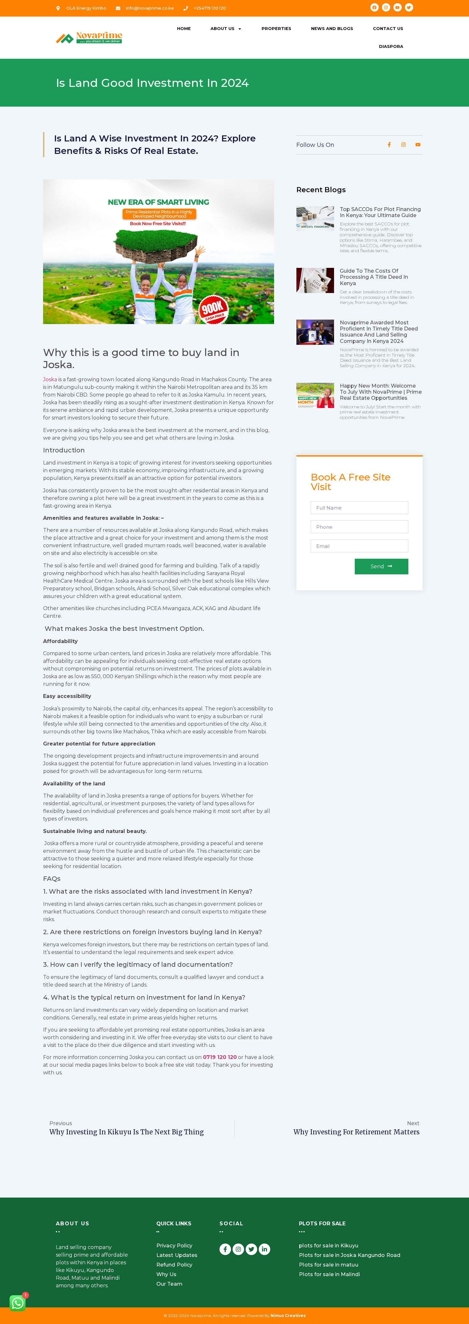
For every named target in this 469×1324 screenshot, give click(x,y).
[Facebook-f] (225, 1249)
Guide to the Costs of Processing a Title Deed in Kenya (374, 277)
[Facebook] (374, 7)
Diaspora (391, 46)
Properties (276, 28)
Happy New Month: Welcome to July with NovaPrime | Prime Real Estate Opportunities (381, 392)
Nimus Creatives (288, 1315)
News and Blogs (332, 28)
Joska (50, 379)
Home (184, 28)
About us (222, 28)
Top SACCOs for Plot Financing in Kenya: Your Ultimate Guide (380, 212)
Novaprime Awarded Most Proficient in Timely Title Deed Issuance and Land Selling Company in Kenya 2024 (379, 332)
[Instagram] (386, 7)
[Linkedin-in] (264, 1249)
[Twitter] (409, 7)
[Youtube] (397, 7)
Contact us (388, 28)
